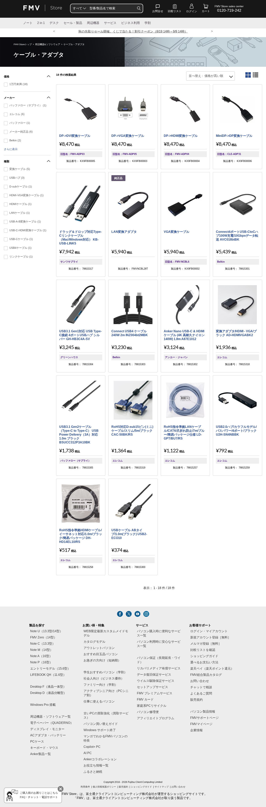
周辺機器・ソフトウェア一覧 (50, 716)
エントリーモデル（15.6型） (50, 668)
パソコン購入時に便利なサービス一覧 (159, 633)
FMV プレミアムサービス (154, 693)
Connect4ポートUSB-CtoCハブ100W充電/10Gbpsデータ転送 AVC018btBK (237, 235)
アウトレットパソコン (99, 648)
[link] (174, 9)
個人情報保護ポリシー (104, 787)
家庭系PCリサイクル (151, 706)
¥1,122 (171, 450)
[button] (157, 9)
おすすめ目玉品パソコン (101, 654)
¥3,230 (118, 347)
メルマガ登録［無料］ (205, 643)
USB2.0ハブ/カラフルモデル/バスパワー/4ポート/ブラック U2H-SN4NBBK (236, 430)
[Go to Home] (42, 8)
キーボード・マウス (44, 748)
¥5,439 (223, 251)
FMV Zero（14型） (43, 637)
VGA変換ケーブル (176, 232)
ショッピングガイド (204, 656)
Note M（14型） (41, 650)
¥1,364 (118, 450)
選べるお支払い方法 (204, 662)
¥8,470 (66, 144)
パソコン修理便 (148, 712)
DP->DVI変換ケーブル (74, 136)
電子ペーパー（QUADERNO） (51, 723)
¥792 (221, 450)
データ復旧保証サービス (154, 674)
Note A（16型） (41, 656)
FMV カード (145, 699)
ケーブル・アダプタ (74, 44)
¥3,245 (66, 347)
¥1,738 (66, 450)
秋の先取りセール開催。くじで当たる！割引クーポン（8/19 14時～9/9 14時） (133, 31)
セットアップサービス (152, 687)
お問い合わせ (178, 787)
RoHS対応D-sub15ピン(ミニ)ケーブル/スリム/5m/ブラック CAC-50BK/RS (132, 430)
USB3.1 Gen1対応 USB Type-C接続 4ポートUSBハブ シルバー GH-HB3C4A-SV (80, 335)
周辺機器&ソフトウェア (47, 44)
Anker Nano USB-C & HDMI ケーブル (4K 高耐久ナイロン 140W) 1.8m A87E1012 (184, 335)
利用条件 (85, 787)
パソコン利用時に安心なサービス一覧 (159, 644)
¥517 (64, 550)
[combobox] (210, 76)
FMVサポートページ (204, 718)
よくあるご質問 (201, 693)
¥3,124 (171, 347)
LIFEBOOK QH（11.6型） (48, 675)
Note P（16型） (41, 662)
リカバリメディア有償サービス (159, 668)
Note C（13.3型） (42, 643)
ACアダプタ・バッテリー (48, 735)
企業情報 (196, 730)
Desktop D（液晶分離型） (48, 693)
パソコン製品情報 (202, 711)
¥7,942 (66, 251)
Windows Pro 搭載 (43, 705)
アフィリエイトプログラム (155, 718)
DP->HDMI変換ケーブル (181, 136)
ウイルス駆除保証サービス (155, 681)
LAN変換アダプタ (124, 232)
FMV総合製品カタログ (206, 675)
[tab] (248, 75)
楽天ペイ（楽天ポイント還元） (212, 668)
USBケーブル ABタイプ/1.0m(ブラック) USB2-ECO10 (129, 534)
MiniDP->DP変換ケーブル (234, 136)
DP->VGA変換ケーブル (127, 136)
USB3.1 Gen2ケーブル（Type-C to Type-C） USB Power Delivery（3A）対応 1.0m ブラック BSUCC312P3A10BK (79, 434)
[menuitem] (79, 8)
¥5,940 (118, 251)
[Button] (139, 8)
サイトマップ (162, 787)
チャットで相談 (201, 687)
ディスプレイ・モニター (47, 729)
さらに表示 (11, 149)
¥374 (116, 550)
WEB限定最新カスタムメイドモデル (106, 633)
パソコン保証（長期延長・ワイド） (159, 660)
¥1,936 (223, 347)
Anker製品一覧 (40, 754)
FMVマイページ (201, 724)
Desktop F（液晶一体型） (48, 686)
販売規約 (196, 700)
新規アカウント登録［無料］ (210, 637)
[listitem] (120, 614)
